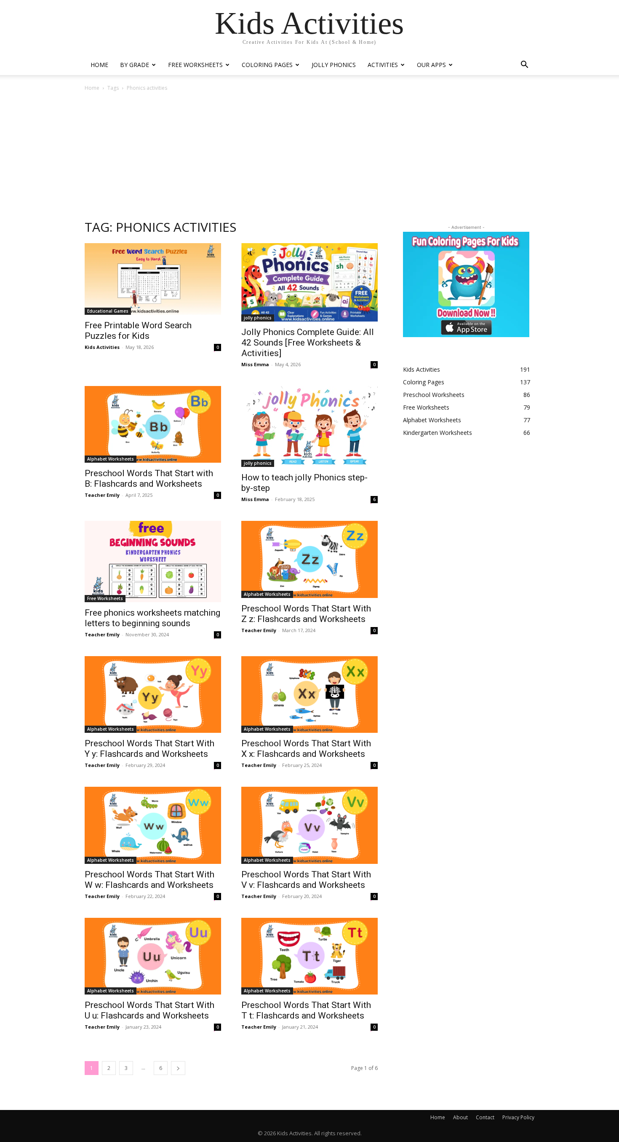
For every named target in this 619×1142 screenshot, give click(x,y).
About (460, 1117)
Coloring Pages (267, 65)
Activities (383, 65)
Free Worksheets (195, 65)
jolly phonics (258, 318)
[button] (524, 66)
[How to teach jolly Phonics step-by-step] (309, 426)
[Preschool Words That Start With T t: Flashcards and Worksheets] (309, 956)
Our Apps (431, 65)
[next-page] (178, 1068)
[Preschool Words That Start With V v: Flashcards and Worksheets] (309, 825)
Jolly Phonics (334, 65)
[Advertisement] (309, 155)
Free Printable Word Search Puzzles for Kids (138, 330)
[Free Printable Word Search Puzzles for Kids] (153, 279)
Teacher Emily (102, 495)
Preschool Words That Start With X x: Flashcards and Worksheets (306, 748)
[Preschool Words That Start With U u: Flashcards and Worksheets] (153, 956)
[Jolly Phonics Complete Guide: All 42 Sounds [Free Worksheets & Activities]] (309, 282)
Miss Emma (255, 364)
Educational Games (107, 311)
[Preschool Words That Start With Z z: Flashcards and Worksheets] (309, 559)
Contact (485, 1117)
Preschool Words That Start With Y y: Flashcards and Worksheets (149, 748)
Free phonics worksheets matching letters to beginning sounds (152, 618)
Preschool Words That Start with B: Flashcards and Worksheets (149, 478)
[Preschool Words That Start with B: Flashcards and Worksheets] (153, 424)
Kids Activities (102, 347)
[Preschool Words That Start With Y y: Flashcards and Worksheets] (153, 694)
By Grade (134, 65)
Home (99, 65)
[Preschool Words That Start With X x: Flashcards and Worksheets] (309, 694)
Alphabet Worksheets (110, 459)
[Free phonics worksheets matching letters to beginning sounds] (153, 561)
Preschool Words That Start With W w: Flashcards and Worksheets (149, 879)
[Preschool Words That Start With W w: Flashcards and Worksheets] (153, 825)
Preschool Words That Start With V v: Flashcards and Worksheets (306, 879)
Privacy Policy (518, 1117)
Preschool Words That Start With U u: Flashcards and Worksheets (149, 1010)
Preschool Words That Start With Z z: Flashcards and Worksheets (306, 613)
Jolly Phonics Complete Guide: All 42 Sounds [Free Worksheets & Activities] (307, 342)
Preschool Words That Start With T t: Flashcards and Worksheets (306, 1010)
